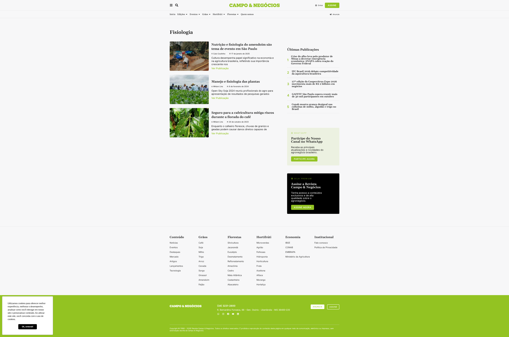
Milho (201, 252)
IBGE (287, 242)
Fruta (259, 266)
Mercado (174, 256)
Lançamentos (176, 266)
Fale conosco (321, 242)
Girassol (203, 275)
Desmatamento (235, 256)
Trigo (201, 256)
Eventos (174, 247)
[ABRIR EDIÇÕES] (187, 14)
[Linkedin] (238, 314)
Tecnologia (175, 270)
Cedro (231, 270)
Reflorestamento (236, 261)
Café (201, 242)
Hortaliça (261, 284)
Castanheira (233, 280)
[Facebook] (228, 314)
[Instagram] (223, 314)
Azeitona (260, 270)
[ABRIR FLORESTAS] (238, 14)
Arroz (201, 261)
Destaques (175, 252)
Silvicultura (233, 242)
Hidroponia (262, 256)
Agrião (259, 247)
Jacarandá (233, 247)
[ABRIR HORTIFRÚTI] (224, 14)
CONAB (289, 247)
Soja (201, 247)
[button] (171, 6)
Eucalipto (232, 252)
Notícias (174, 242)
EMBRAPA (290, 252)
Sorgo (202, 270)
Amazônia (233, 266)
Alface (259, 275)
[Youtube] (233, 314)
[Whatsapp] (218, 314)
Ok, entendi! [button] (27, 326)
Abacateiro (233, 284)
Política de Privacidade (325, 247)
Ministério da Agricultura (297, 256)
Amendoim (204, 280)
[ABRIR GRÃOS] (210, 14)
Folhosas (260, 252)
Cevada (202, 266)
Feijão (201, 284)
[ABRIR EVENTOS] (199, 14)
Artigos (173, 261)
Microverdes (262, 242)
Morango (261, 280)
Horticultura (262, 261)
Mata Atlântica (235, 275)
